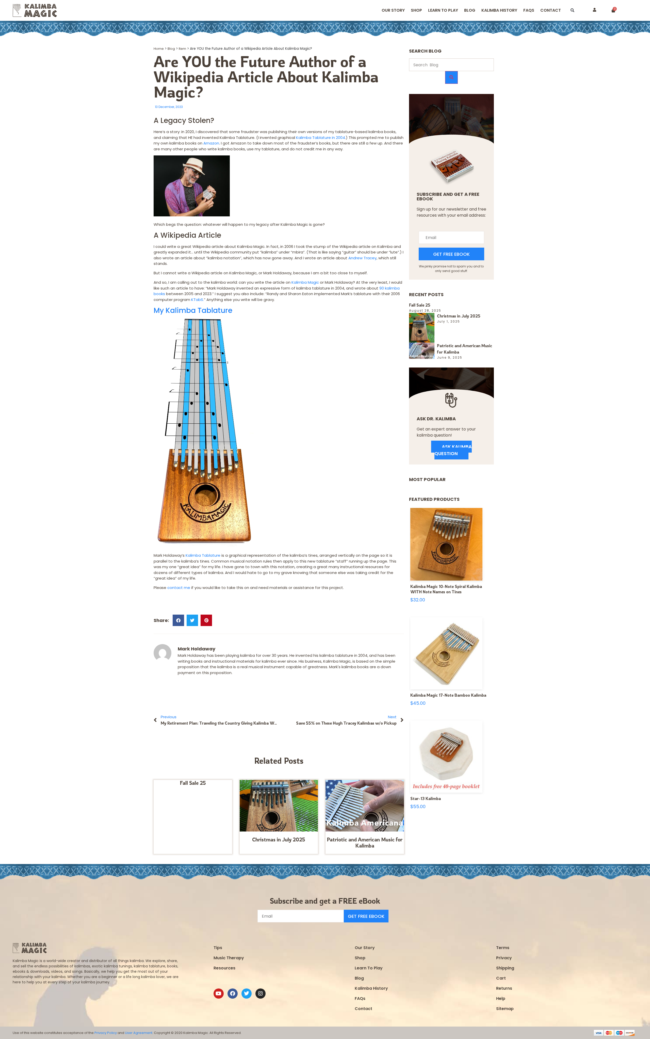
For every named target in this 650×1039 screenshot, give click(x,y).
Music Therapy (229, 958)
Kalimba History (499, 10)
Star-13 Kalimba (425, 798)
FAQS (528, 10)
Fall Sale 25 (193, 783)
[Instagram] (260, 993)
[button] (572, 10)
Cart (501, 978)
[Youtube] (219, 993)
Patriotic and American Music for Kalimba (364, 842)
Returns (504, 988)
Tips (218, 948)
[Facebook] (233, 993)
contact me (178, 587)
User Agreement (138, 1032)
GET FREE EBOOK (451, 254)
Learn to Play (443, 10)
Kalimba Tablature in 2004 (320, 137)
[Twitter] (246, 993)
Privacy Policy (105, 1032)
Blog (469, 10)
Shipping (505, 968)
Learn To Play (369, 968)
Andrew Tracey (362, 258)
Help (500, 998)
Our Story (393, 10)
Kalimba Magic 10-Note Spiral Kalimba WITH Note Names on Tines (446, 589)
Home (159, 48)
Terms (502, 948)
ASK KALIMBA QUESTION (453, 450)
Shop (416, 10)
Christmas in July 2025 (278, 839)
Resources (224, 968)
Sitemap (505, 1009)
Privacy (504, 958)
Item (182, 48)
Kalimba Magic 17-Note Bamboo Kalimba (448, 695)
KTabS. (197, 299)
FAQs (360, 998)
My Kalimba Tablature (193, 310)
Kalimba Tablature (203, 555)
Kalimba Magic (305, 282)
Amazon (211, 143)
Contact (550, 10)
